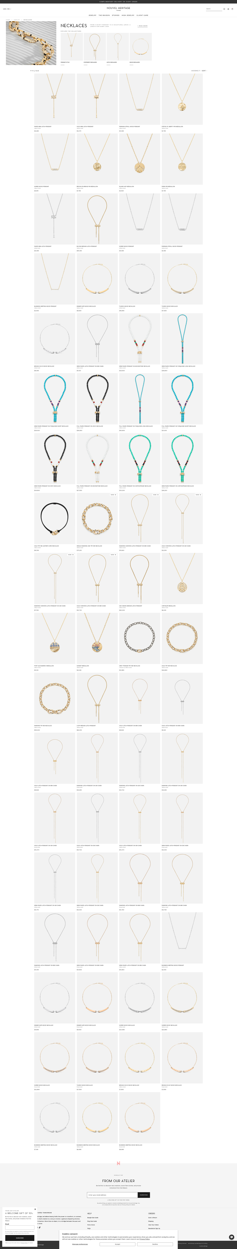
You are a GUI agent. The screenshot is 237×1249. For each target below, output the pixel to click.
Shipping (150, 1221)
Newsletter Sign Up (154, 1228)
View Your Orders (153, 1225)
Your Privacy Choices (180, 1243)
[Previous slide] (80, 99)
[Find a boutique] (228, 9)
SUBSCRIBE (20, 1238)
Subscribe (144, 1195)
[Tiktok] (40, 1227)
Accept (117, 1244)
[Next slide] (114, 99)
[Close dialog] (35, 1209)
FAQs (89, 1228)
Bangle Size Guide (92, 1217)
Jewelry (17, 19)
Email (7, 1224)
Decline (155, 1244)
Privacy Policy (145, 1239)
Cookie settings (203, 1246)
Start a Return (152, 1217)
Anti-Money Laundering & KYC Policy (197, 1243)
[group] (54, 99)
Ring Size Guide (92, 1221)
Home (8, 19)
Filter (35, 71)
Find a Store (91, 1225)
